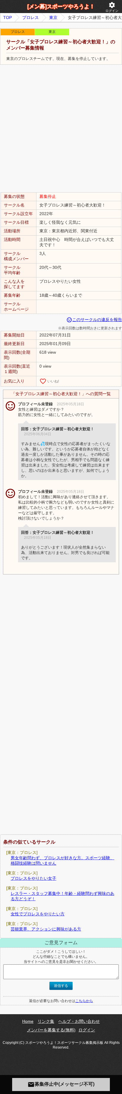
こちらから (84, 1001)
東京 (53, 17)
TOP (7, 17)
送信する (61, 986)
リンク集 (46, 1021)
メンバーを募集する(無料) (51, 1030)
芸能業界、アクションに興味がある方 (46, 929)
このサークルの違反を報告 (94, 319)
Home (27, 1021)
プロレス (30, 17)
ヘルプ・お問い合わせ (79, 1021)
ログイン (111, 6)
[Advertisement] (61, 129)
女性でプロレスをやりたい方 (38, 914)
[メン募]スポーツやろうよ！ (61, 6)
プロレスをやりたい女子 (33, 878)
